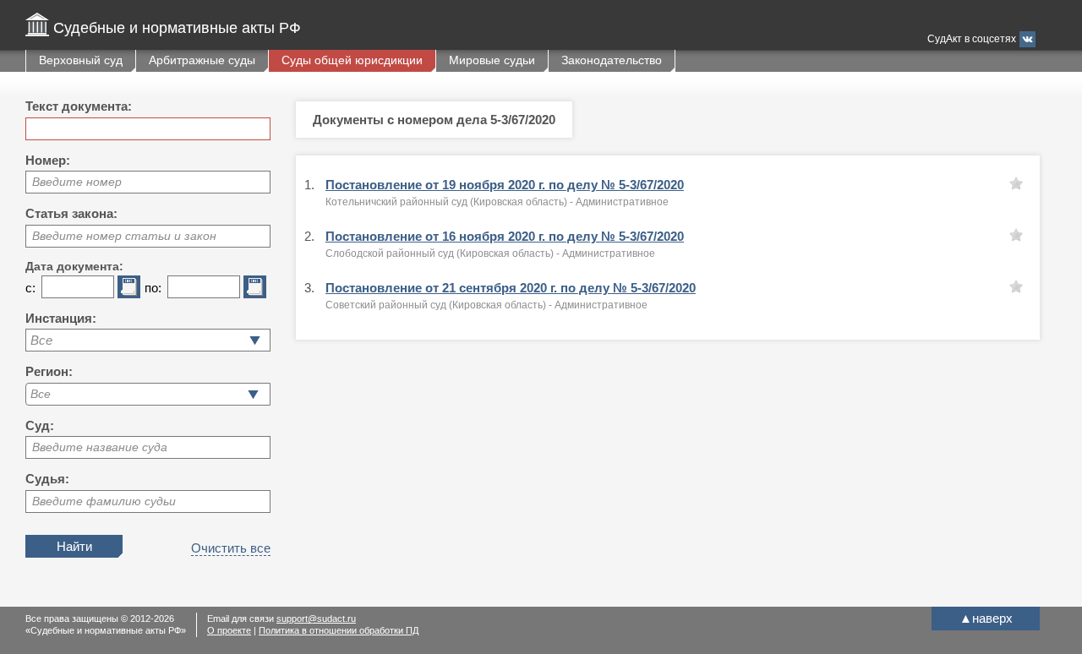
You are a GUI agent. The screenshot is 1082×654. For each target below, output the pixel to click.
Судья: (47, 478)
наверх (986, 618)
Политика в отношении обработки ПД (338, 630)
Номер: (47, 160)
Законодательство (611, 60)
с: (30, 288)
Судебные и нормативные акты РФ (177, 27)
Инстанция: (60, 318)
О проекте (229, 630)
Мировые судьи (492, 60)
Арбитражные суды (202, 60)
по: (153, 288)
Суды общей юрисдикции (352, 60)
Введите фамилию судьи (104, 501)
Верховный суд (81, 60)
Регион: (49, 371)
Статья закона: (71, 213)
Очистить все (230, 548)
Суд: (39, 425)
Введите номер (77, 181)
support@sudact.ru (316, 618)
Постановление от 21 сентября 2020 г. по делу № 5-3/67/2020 (510, 288)
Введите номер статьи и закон (124, 236)
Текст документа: (78, 106)
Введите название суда (99, 447)
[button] (253, 394)
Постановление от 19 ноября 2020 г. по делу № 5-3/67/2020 (504, 184)
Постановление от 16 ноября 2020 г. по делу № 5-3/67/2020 (504, 236)
